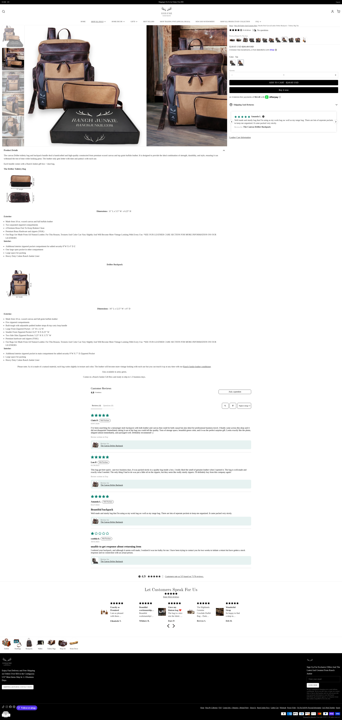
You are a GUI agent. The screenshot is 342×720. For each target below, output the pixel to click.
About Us (253, 708)
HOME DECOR (117, 22)
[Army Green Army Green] (232, 63)
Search (338, 708)
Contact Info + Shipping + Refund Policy (236, 708)
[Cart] (337, 11)
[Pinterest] (14, 707)
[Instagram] (6, 707)
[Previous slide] (28, 85)
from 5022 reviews (171, 597)
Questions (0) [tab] (108, 406)
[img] (171, 593)
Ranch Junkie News (263, 708)
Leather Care (275, 708)
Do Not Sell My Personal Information (309, 708)
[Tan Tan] (240, 63)
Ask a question (235, 392)
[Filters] (233, 406)
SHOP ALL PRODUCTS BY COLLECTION (235, 22)
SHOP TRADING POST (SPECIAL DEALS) (175, 22)
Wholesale (283, 708)
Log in (338, 2)
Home (231, 25)
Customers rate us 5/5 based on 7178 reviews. (184, 576)
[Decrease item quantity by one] (232, 75)
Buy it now (284, 90)
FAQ (257, 22)
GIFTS (133, 22)
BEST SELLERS (148, 22)
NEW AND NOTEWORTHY (205, 22)
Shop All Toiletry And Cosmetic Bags (245, 25)
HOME (83, 22)
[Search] (3, 11)
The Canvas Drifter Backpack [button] (112, 446)
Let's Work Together (328, 708)
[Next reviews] (336, 121)
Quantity (232, 70)
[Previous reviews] (231, 121)
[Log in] (331, 11)
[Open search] (225, 406)
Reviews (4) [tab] (96, 406)
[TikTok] (3, 707)
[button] (236, 30)
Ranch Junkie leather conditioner (197, 366)
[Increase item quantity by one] (335, 75)
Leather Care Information (240, 137)
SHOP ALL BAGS (97, 22)
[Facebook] (10, 707)
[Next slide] (223, 85)
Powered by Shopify (309, 717)
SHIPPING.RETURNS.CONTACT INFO (17, 687)
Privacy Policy (291, 708)
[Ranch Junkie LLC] (167, 11)
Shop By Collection (211, 708)
